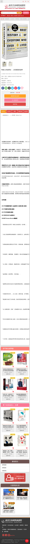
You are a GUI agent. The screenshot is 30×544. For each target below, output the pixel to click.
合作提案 (16, 525)
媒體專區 (22, 525)
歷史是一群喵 (10, 15)
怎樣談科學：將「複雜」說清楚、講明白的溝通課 (22, 452)
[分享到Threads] (9, 88)
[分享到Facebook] (2, 88)
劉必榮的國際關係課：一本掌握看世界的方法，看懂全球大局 (22, 396)
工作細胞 (15, 15)
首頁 (3, 18)
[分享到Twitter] (12, 88)
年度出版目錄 (10, 525)
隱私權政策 (20, 529)
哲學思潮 (4, 464)
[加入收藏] (22, 88)
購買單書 (15, 104)
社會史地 (4, 470)
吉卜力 (22, 15)
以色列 (18, 15)
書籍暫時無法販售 (15, 96)
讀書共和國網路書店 (12, 529)
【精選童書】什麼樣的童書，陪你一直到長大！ (8, 512)
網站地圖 (6, 531)
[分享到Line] (6, 88)
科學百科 (17, 18)
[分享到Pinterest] (15, 88)
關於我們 (4, 525)
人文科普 (12, 18)
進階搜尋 (26, 12)
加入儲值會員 (15, 100)
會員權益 (4, 529)
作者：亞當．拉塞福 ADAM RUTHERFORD (11, 76)
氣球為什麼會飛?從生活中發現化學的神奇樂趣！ (8, 371)
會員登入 (23, 1)
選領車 (28, 1)
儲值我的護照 (26, 1)
